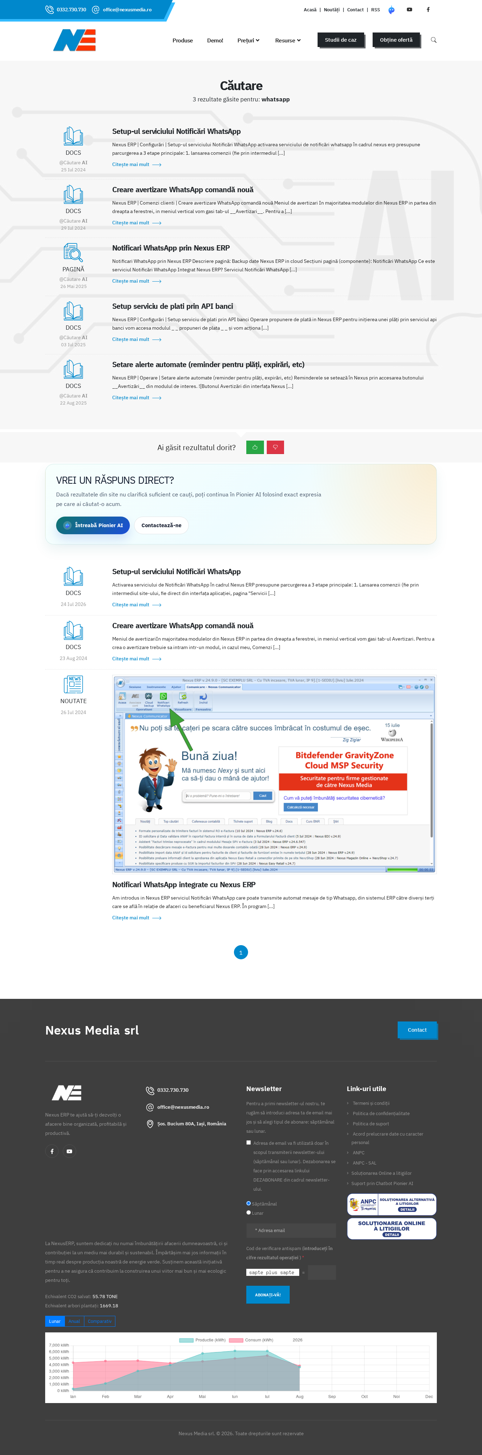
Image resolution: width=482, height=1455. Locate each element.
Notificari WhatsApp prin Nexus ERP (171, 248)
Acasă (310, 9)
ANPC (358, 1152)
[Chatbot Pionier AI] (391, 9)
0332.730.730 (71, 9)
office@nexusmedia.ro (127, 9)
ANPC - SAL (364, 1163)
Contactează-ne (161, 525)
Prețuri (245, 40)
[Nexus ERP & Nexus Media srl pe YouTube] (409, 9)
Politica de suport (371, 1123)
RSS (375, 9)
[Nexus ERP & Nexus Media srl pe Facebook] (428, 9)
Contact (355, 9)
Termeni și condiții (371, 1103)
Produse (183, 40)
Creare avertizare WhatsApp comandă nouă (182, 189)
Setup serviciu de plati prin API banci (172, 306)
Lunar (55, 1321)
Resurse (285, 40)
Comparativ (100, 1321)
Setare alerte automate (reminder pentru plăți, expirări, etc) (208, 364)
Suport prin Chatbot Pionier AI (382, 1183)
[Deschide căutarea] (433, 40)
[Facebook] (52, 1151)
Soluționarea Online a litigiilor (381, 1173)
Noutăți (332, 9)
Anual (74, 1321)
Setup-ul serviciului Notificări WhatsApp (176, 131)
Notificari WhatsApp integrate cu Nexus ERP (183, 884)
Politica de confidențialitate (381, 1113)
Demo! (215, 40)
